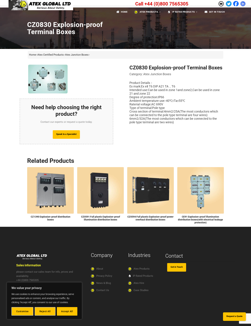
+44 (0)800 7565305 (27, 280)
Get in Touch (177, 267)
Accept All (67, 311)
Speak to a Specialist (66, 134)
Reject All (45, 311)
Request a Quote (234, 316)
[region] (44, 300)
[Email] (221, 3)
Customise (22, 311)
